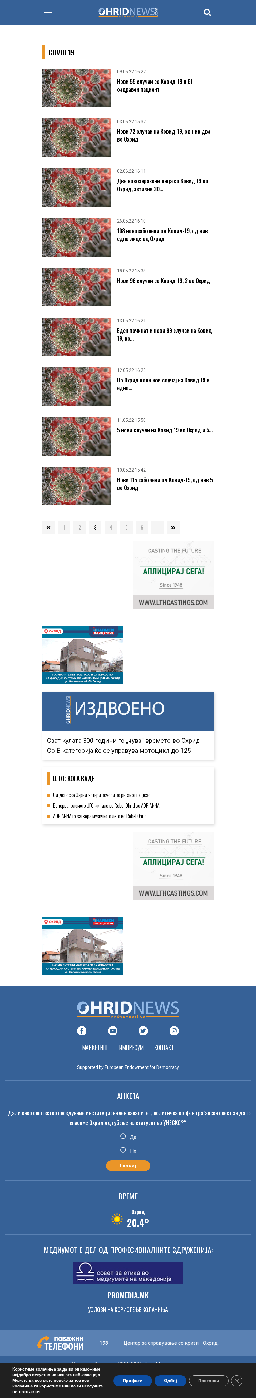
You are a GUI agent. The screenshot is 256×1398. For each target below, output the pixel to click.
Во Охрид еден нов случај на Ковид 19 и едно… (163, 384)
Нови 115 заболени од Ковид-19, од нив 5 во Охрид (165, 484)
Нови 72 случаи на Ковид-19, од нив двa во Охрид (163, 135)
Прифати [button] (133, 1381)
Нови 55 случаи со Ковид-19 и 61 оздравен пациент (155, 85)
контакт (164, 1047)
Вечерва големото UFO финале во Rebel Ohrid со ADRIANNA (106, 805)
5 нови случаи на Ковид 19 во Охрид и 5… (165, 430)
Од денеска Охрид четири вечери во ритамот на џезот (102, 795)
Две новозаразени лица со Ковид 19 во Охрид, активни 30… (162, 185)
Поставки (208, 1381)
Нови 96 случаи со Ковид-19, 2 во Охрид (163, 281)
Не (132, 1151)
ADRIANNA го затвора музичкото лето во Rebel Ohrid (100, 816)
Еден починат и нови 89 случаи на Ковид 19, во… (164, 334)
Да (132, 1137)
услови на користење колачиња (128, 1309)
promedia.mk (128, 1294)
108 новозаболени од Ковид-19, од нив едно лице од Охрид (162, 235)
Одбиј (170, 1381)
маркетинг (95, 1047)
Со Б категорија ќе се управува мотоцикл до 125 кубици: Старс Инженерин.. (119, 736)
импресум (131, 1047)
